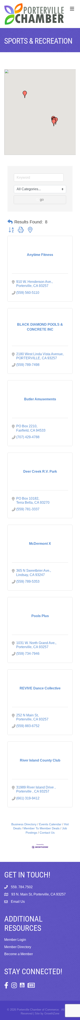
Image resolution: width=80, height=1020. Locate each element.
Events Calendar (50, 824)
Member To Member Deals (41, 828)
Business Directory (23, 824)
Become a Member (18, 954)
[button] (54, 122)
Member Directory (17, 947)
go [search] (42, 199)
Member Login (15, 939)
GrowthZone (51, 1013)
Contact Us (47, 832)
